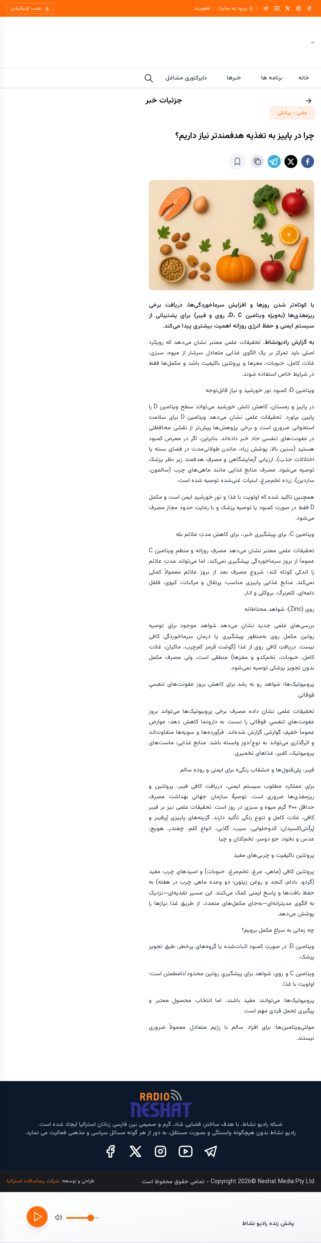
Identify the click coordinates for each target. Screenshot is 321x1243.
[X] (288, 8)
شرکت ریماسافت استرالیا (33, 1181)
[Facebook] (309, 8)
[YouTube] (277, 8)
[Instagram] (298, 8)
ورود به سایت (232, 8)
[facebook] (307, 161)
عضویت (202, 8)
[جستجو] (148, 78)
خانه (303, 78)
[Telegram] (266, 8)
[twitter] (291, 161)
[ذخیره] (237, 161)
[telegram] (274, 161)
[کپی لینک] (257, 161)
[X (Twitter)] (135, 1151)
